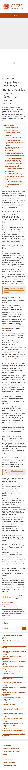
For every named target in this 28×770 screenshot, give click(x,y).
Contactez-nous (8, 759)
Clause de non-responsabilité (12, 751)
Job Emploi (17, 4)
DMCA (5, 754)
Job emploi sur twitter (10, 765)
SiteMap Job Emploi (9, 762)
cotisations (5, 328)
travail (13, 356)
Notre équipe (7, 745)
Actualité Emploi (8, 602)
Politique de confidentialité (11, 748)
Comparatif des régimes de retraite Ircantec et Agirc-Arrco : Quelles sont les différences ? (13, 613)
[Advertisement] (14, 32)
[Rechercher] (24, 628)
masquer (12, 125)
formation (7, 604)
